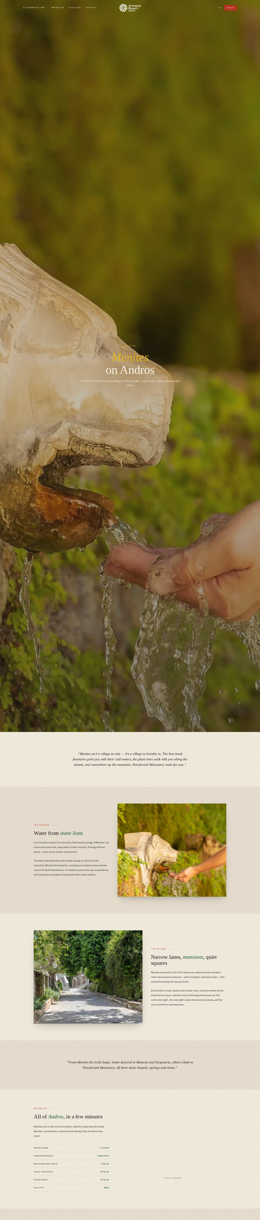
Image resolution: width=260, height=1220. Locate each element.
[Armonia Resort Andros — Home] (130, 8)
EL (220, 7)
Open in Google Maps (173, 1178)
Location (75, 7)
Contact (91, 7)
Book (230, 7)
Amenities (57, 7)
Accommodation (34, 7)
